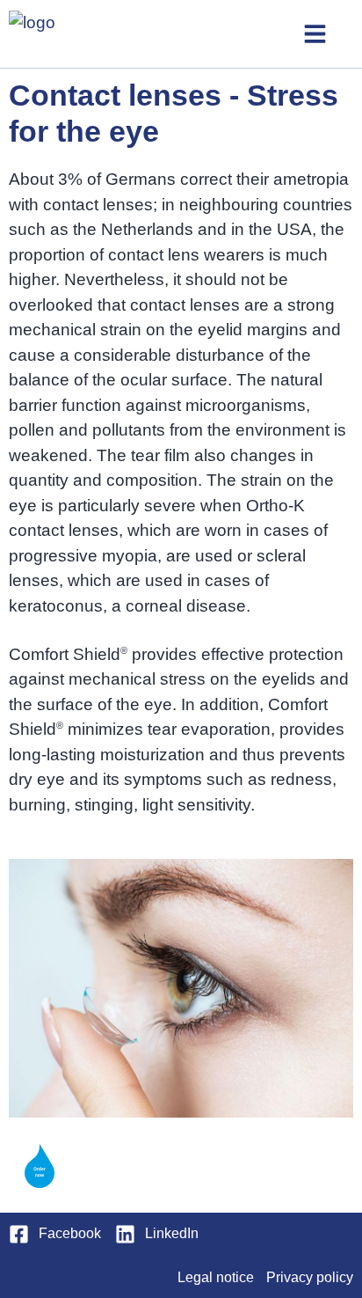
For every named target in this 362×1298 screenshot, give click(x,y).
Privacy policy (309, 1277)
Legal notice (215, 1277)
